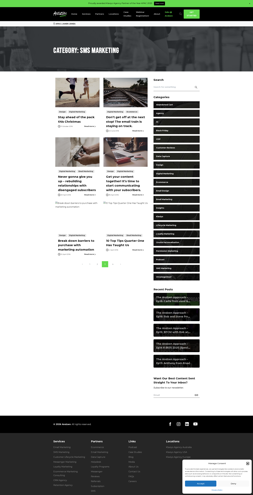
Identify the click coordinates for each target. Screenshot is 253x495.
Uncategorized (163, 277)
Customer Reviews (165, 148)
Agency (160, 113)
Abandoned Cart (164, 105)
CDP (158, 139)
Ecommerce (162, 182)
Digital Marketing (165, 173)
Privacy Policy (217, 490)
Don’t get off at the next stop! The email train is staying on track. (125, 121)
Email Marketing (164, 199)
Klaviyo (159, 216)
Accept (200, 483)
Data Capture (163, 156)
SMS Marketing (163, 268)
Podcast (160, 260)
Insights (160, 208)
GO (196, 395)
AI (157, 122)
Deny (233, 483)
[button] (247, 463)
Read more (159, 3)
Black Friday (162, 130)
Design (159, 165)
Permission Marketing (167, 251)
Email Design (162, 191)
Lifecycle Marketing (166, 225)
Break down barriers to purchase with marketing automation (76, 245)
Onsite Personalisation (167, 242)
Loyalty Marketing (165, 234)
